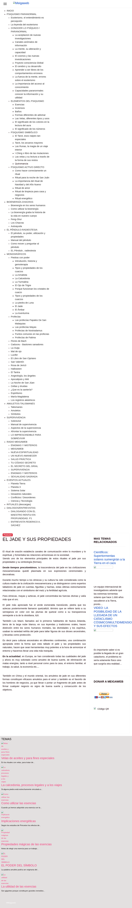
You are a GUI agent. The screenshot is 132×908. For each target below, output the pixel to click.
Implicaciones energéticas (18, 821)
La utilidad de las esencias (18, 886)
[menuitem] (10, 10)
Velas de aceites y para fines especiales (27, 758)
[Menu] (5, 4)
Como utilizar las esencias (18, 803)
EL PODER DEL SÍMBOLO (19, 865)
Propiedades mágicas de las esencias (26, 844)
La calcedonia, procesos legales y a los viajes (31, 785)
